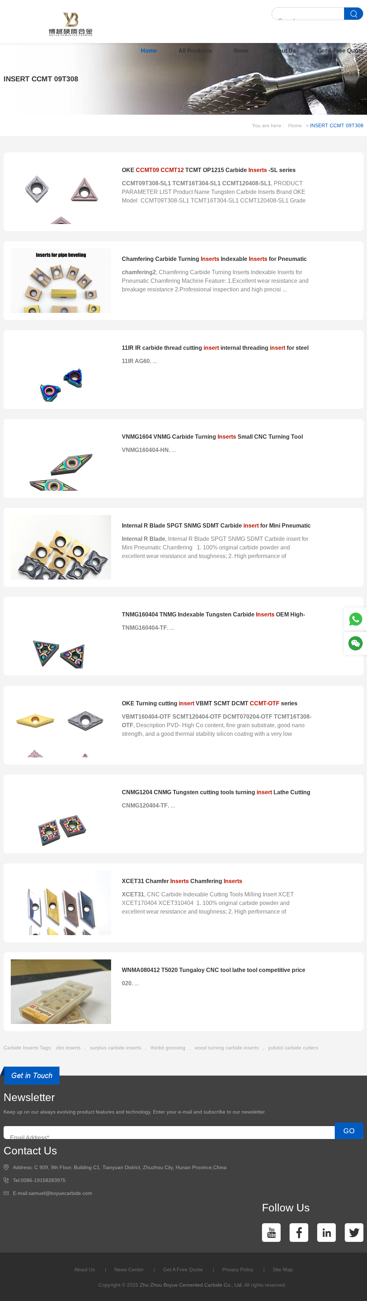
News (241, 51)
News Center (129, 1269)
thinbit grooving (168, 1047)
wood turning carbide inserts (227, 1047)
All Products (195, 51)
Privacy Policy (237, 1269)
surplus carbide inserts (115, 1047)
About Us (283, 51)
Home (149, 51)
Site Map (283, 1269)
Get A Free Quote (340, 51)
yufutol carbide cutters (293, 1047)
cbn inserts (68, 1047)
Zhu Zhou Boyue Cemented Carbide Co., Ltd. (191, 1285)
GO (349, 1131)
